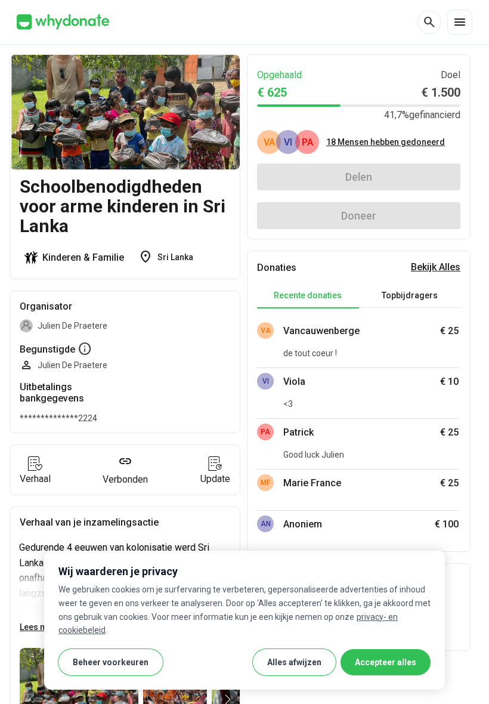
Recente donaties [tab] (308, 295)
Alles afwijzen (294, 662)
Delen (358, 177)
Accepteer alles (385, 662)
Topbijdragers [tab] (410, 295)
